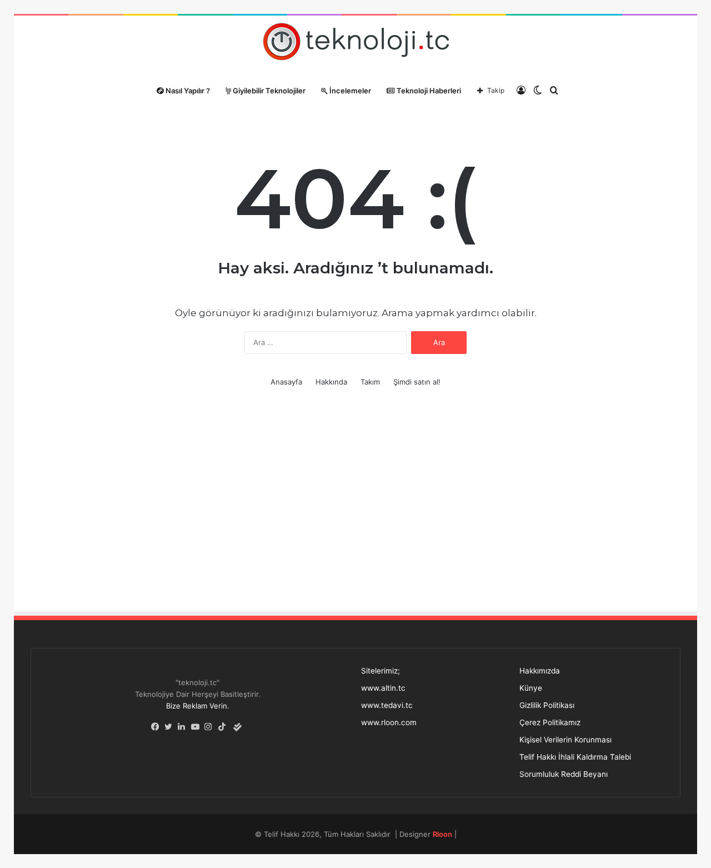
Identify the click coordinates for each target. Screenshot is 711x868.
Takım (370, 381)
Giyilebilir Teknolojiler (268, 90)
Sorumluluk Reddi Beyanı (563, 774)
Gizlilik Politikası (546, 705)
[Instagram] (211, 727)
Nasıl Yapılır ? (187, 90)
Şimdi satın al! (416, 381)
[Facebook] (157, 727)
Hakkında (331, 381)
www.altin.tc (383, 688)
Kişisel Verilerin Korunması (565, 739)
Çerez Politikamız (549, 722)
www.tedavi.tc (387, 705)
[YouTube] (197, 727)
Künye (530, 688)
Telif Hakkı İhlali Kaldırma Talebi (575, 756)
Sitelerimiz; (380, 670)
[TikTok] (224, 727)
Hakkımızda (539, 670)
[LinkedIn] (184, 727)
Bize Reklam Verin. (197, 705)
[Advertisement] (355, 510)
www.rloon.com (389, 722)
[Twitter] (171, 727)
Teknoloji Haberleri (428, 90)
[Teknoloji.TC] (355, 45)
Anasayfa (286, 381)
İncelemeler (349, 90)
